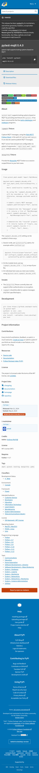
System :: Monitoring (12, 574)
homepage (8, 392)
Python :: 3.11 (9, 549)
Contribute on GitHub (18, 666)
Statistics (19, 646)
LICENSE (13, 376)
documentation (9, 389)
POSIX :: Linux (9, 529)
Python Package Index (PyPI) (13, 361)
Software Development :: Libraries (16, 565)
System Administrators (12, 511)
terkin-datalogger (26, 120)
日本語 (31, 751)
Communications (11, 558)
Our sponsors (19, 651)
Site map (19, 731)
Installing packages (18, 617)
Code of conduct (18, 692)
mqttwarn (5, 122)
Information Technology (13, 504)
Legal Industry (10, 507)
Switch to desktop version (19, 741)
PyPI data (5, 405)
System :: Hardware (11, 569)
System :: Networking (12, 576)
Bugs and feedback (19, 663)
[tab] (19, 71)
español (18, 751)
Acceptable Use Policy (18, 698)
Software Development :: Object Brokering (19, 567)
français (25, 751)
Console (7, 485)
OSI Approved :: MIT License (14, 520)
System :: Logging (11, 572)
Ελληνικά (27, 753)
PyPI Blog (18, 640)
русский (22, 755)
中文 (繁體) (15, 755)
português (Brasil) (10, 753)
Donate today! (19, 718)
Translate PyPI (19, 669)
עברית (29, 755)
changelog (8, 385)
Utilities (7, 583)
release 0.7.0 (16, 30)
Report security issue (19, 690)
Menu (32, 4)
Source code (7, 355)
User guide (18, 622)
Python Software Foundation (21, 729)
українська (20, 753)
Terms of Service (18, 687)
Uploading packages (19, 619)
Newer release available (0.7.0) (14, 414)
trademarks (17, 723)
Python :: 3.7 (9, 540)
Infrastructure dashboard (18, 643)
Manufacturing (10, 509)
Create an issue (18, 340)
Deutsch (34, 753)
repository (7, 396)
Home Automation (11, 562)
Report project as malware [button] (19, 590)
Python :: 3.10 (9, 547)
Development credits (18, 674)
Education (8, 502)
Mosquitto (13, 160)
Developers (9, 500)
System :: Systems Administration (16, 581)
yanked (19, 23)
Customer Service (11, 497)
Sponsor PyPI (19, 672)
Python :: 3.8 (9, 542)
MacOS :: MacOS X (11, 526)
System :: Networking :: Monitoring (17, 579)
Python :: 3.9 (9, 544)
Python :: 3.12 (9, 551)
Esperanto (35, 755)
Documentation (8, 358)
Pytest (7, 491)
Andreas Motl (11, 439)
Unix (6, 531)
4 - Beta (7, 478)
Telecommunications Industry (15, 514)
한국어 (21, 757)
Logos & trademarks (19, 648)
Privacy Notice (19, 695)
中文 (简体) (7, 755)
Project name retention (19, 625)
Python (7, 537)
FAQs (19, 628)
